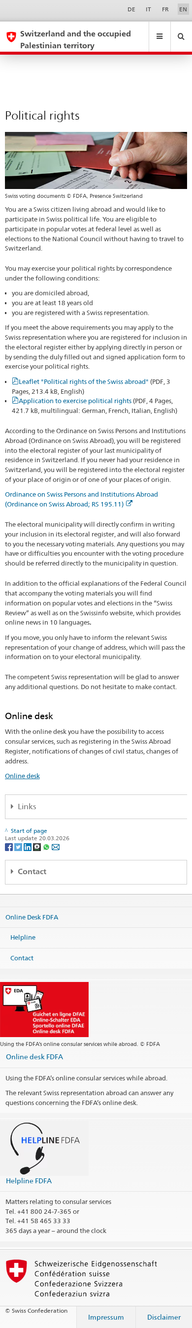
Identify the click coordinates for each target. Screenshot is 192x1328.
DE (131, 9)
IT (148, 9)
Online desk (22, 776)
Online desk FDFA (34, 1056)
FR (165, 9)
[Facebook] (9, 846)
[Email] (56, 846)
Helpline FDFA (29, 1180)
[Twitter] (19, 846)
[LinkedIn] (28, 846)
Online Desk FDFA (31, 916)
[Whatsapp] (47, 846)
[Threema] (37, 846)
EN (183, 9)
